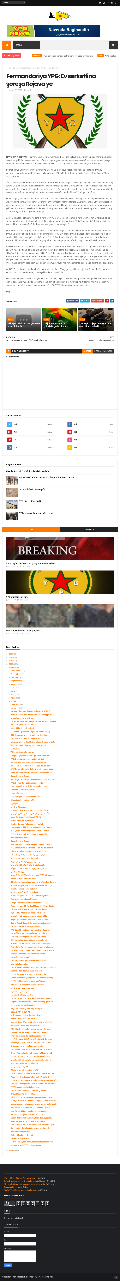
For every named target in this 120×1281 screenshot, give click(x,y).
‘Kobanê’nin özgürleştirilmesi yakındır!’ (27, 1115)
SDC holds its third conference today (19, 1178)
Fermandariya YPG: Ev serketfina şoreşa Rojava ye (32, 998)
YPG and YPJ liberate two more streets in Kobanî (31, 1050)
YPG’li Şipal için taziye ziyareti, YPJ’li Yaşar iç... (30, 981)
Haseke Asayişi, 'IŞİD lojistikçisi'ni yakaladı (27, 471)
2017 (11, 661)
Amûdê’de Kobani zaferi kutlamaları (25, 1026)
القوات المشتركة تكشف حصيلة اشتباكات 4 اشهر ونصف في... (33, 742)
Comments (89, 529)
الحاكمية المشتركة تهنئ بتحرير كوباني (24, 858)
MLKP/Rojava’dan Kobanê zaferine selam (28, 954)
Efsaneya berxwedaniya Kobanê (24, 899)
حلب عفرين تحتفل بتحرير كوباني (22, 988)
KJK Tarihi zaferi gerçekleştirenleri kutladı (28, 961)
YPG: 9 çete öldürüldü (30, 501)
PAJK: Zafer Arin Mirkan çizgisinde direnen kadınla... (33, 947)
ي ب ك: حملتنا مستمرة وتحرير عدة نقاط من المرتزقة (30, 810)
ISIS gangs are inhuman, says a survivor (27, 985)
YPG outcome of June (17, 597)
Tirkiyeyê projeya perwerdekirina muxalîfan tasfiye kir (95, 325)
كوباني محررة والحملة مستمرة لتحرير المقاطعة (28, 855)
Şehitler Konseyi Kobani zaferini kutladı (27, 824)
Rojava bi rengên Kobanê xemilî (24, 879)
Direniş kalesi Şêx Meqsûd (32, 489)
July (13, 688)
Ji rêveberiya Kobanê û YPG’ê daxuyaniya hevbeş (31, 896)
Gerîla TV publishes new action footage (20, 1190)
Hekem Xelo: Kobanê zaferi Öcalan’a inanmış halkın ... (33, 944)
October (14, 677)
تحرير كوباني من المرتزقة (20, 991)
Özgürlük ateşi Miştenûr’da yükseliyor (26, 1009)
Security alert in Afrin (13, 1187)
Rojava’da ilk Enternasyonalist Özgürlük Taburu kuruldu (47, 477)
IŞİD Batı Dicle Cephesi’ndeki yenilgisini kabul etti (31, 1097)
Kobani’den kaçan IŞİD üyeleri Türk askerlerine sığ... (32, 978)
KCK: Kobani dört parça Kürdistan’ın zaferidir (29, 940)
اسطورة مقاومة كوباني (19, 807)
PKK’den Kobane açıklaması (22, 821)
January (14, 708)
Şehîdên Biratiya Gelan (20, 1138)
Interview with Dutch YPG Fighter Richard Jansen (31, 844)
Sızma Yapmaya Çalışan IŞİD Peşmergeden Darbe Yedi (33, 1104)
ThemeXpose (17, 1277)
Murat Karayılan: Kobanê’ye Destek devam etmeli (31, 773)
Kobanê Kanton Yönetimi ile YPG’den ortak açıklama (32, 950)
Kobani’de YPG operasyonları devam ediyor (29, 933)
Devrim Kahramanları (19, 964)
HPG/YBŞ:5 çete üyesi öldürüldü (24, 1094)
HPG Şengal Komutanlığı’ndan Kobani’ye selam (30, 831)
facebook (107, 351)
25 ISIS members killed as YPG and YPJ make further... (34, 1073)
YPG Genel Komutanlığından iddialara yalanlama (30, 930)
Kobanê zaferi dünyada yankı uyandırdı (26, 971)
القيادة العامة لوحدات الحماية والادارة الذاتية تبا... (28, 865)
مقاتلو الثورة (15, 803)
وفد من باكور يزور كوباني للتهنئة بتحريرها (25, 862)
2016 (11, 664)
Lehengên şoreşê (18, 793)
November (16, 674)
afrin (85, 56)
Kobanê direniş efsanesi (21, 957)
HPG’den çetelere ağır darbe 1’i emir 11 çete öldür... (33, 769)
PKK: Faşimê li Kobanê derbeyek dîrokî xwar (29, 786)
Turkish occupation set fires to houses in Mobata (53, 56)
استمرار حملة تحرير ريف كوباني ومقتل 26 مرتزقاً (28, 745)
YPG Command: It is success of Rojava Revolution (32, 848)
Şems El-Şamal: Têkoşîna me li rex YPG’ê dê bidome (32, 875)
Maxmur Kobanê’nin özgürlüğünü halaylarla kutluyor (32, 1022)
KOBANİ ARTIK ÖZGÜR (20, 1012)
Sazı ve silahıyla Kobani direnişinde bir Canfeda (30, 1128)
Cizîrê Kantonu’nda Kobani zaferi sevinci (27, 1015)
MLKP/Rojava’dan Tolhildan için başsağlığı (28, 1121)
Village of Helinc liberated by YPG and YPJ (28, 851)
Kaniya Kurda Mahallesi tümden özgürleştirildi (29, 1032)
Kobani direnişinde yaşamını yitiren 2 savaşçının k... (32, 1118)
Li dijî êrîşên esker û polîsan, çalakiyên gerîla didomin (57, 325)
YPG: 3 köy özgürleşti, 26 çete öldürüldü (27, 759)
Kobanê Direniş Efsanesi (21, 776)
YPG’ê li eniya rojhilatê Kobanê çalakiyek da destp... (32, 1039)
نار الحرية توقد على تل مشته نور (22, 995)
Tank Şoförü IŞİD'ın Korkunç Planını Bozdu (28, 974)
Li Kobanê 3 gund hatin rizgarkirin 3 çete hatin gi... (31, 732)
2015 (11, 668)
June (13, 691)
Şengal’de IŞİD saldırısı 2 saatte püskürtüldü (29, 916)
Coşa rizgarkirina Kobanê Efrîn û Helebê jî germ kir (32, 1002)
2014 (11, 1150)
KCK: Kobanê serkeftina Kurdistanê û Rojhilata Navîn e (33, 882)
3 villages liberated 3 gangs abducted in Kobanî (30, 711)
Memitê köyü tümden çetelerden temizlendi (29, 1111)
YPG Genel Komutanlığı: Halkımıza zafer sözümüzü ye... (34, 968)
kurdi (15, 68)
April (13, 698)
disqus (97, 351)
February (15, 705)
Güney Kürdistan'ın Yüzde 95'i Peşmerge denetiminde (33, 1101)
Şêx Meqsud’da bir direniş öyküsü (23, 630)
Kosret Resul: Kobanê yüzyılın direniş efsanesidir (31, 923)
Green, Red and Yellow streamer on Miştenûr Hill (31, 1053)
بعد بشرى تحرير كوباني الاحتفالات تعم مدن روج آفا (29, 868)
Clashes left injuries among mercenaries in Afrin (24, 1184)
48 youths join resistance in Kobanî (25, 797)
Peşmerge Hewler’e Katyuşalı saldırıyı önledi (29, 920)
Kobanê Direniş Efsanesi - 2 (22, 841)
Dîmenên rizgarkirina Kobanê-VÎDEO (26, 817)
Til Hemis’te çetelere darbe (22, 752)
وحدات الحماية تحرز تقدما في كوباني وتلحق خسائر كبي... (31, 1056)
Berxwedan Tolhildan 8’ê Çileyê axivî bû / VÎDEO (30, 1108)
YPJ (31, 529)
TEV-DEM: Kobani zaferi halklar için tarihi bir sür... (31, 1029)
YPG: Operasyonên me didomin (24, 889)
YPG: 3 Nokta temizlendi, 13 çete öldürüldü (29, 834)
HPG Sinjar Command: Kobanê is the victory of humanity (34, 780)
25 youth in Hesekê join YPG (23, 800)
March (14, 701)
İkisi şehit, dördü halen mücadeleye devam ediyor (31, 766)
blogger (87, 351)
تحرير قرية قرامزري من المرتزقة (23, 718)
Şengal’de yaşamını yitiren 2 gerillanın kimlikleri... (31, 756)
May (13, 695)
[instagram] (112, 3)
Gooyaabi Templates (44, 1277)
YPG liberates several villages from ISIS (27, 739)
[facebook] (108, 3)
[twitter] (100, 3)
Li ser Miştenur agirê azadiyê (23, 1005)
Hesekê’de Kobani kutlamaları (23, 1019)
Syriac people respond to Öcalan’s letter (27, 1046)
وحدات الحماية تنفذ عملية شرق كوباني (24, 1063)
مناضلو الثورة (15, 749)
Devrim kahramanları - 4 (20, 1132)
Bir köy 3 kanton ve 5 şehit (22, 1135)
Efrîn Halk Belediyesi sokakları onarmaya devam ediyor (33, 1084)
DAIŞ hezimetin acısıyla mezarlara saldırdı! (28, 762)
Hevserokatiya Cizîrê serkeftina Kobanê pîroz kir (31, 886)
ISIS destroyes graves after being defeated (29, 735)
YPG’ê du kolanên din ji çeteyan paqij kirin (28, 1036)
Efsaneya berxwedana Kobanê (23, 790)
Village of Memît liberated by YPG (24, 1070)
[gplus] (116, 3)
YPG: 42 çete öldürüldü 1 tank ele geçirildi (28, 1091)
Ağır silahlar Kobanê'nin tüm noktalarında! (28, 913)
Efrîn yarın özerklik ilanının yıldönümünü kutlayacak (32, 827)
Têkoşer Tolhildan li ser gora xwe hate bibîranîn (24, 325)
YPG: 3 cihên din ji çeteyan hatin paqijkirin (28, 783)
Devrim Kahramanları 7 (20, 838)
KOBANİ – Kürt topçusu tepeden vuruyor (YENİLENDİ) (33, 1080)
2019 (11, 654)
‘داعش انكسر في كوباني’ (20, 1067)
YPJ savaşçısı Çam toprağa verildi (36, 513)
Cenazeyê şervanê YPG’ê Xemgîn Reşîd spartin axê (32, 1043)
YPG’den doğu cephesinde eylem (25, 1087)
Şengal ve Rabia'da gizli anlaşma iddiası (26, 903)
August (14, 684)
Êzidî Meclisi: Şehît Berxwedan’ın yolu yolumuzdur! (32, 1142)
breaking (22, 56)
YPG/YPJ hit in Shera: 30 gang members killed (30, 563)
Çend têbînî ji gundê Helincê (22, 728)
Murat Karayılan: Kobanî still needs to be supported (32, 715)
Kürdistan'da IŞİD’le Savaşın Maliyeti (25, 926)
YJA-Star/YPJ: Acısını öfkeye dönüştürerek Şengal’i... (33, 1125)
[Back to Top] (116, 1277)
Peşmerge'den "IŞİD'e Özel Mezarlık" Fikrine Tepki (32, 906)
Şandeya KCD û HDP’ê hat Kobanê (24, 892)
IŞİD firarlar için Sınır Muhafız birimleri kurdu (29, 909)
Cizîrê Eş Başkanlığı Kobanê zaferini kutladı (28, 937)
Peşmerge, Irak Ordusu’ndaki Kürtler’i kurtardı (30, 1077)
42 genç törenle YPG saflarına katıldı (26, 1145)
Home (8, 68)
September (16, 681)
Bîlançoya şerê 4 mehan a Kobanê (25, 725)
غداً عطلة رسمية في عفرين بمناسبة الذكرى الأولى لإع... (31, 814)
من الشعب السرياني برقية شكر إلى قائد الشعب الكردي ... (32, 1060)
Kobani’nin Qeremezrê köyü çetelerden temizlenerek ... (34, 721)
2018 (11, 657)
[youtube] (104, 3)
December (15, 671)
